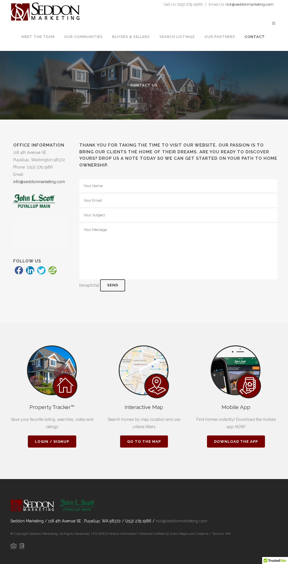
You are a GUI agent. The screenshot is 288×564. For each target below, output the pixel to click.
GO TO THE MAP (144, 441)
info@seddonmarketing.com (39, 181)
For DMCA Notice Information (115, 534)
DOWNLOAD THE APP (236, 441)
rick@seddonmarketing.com (249, 4)
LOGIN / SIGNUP (52, 441)
